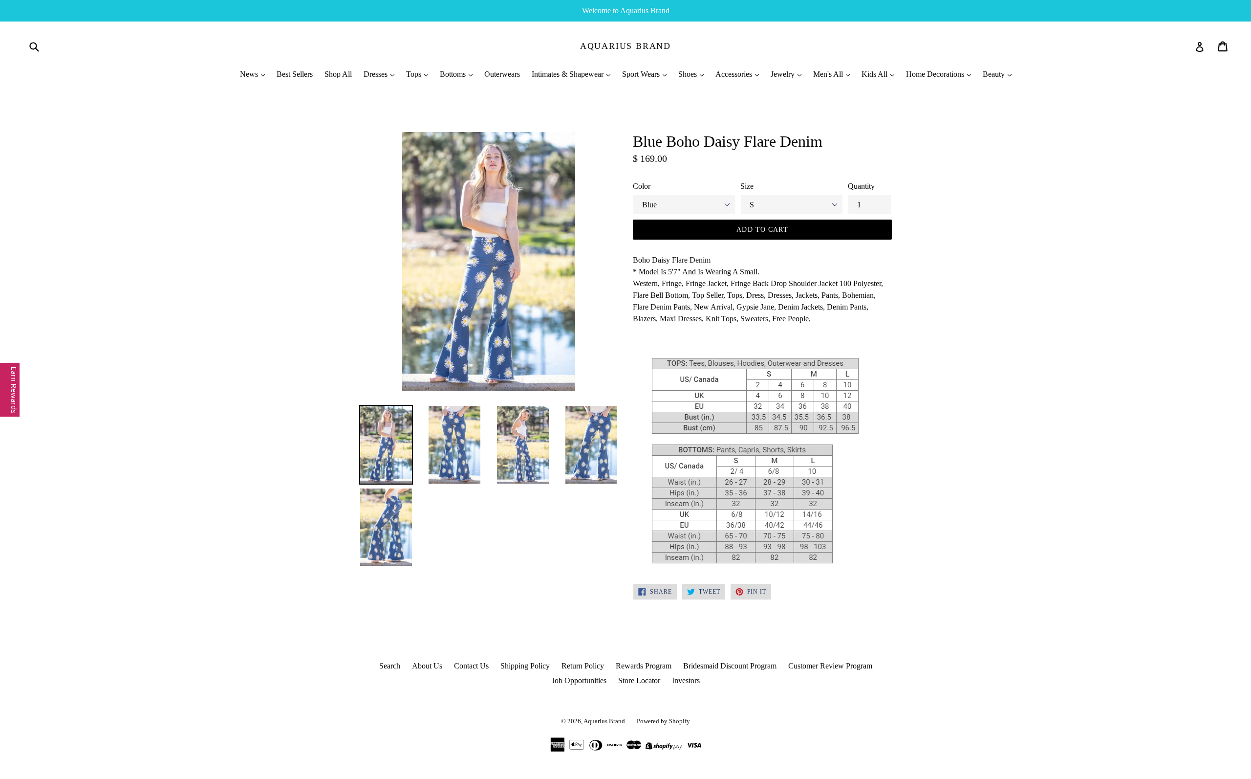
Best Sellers (295, 74)
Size (747, 186)
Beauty (995, 74)
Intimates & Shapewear (568, 74)
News (250, 74)
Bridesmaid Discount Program (729, 666)
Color (641, 186)
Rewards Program (643, 666)
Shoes (688, 74)
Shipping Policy (525, 666)
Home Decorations (936, 74)
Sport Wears (642, 74)
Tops (414, 74)
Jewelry (784, 74)
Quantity (861, 186)
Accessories (734, 74)
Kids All (875, 74)
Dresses (376, 74)
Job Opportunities (579, 680)
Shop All (338, 74)
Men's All (829, 74)
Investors (686, 680)
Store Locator (639, 680)
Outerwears (502, 74)
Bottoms (454, 74)
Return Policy (582, 666)
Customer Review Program (830, 666)
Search (389, 666)
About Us (427, 666)
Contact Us (471, 666)
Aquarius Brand (625, 46)
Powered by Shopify (663, 721)
